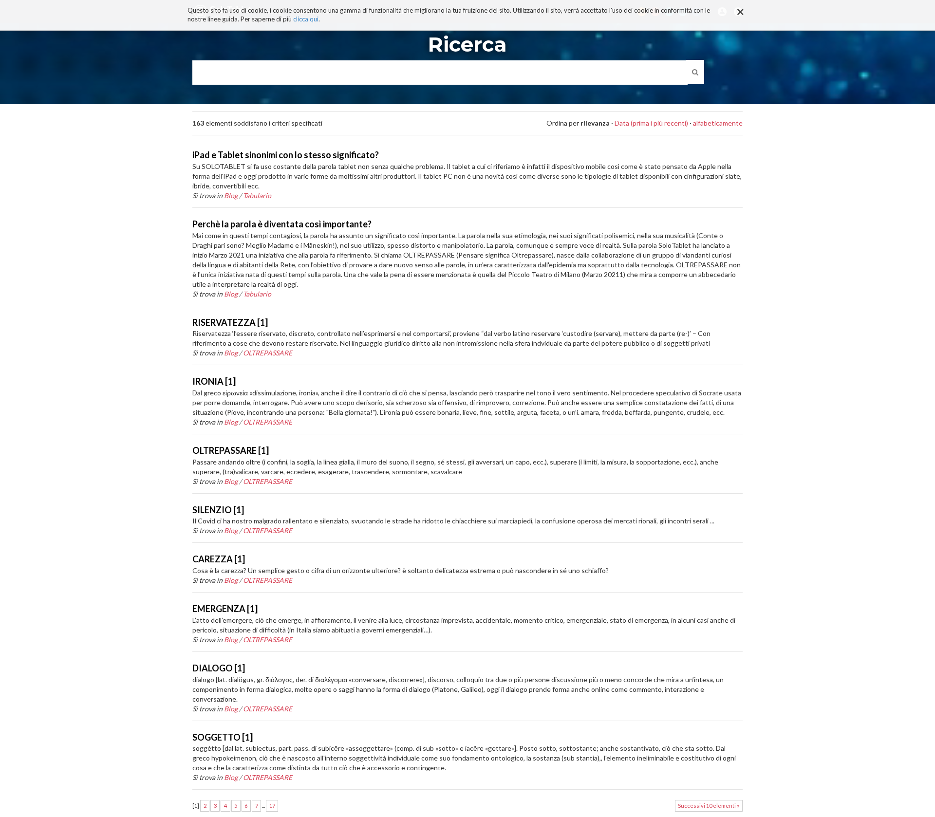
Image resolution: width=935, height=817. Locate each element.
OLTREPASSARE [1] (230, 450)
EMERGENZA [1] (225, 608)
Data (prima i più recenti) (651, 123)
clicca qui (305, 19)
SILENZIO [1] (218, 509)
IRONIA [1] (214, 381)
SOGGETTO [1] (222, 737)
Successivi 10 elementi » (708, 805)
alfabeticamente (718, 123)
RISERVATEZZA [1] (230, 322)
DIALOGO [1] (218, 668)
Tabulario (257, 195)
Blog (231, 195)
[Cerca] (695, 72)
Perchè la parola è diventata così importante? (282, 224)
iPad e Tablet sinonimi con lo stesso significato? (285, 154)
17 (272, 805)
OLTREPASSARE (267, 353)
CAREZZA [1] (218, 559)
